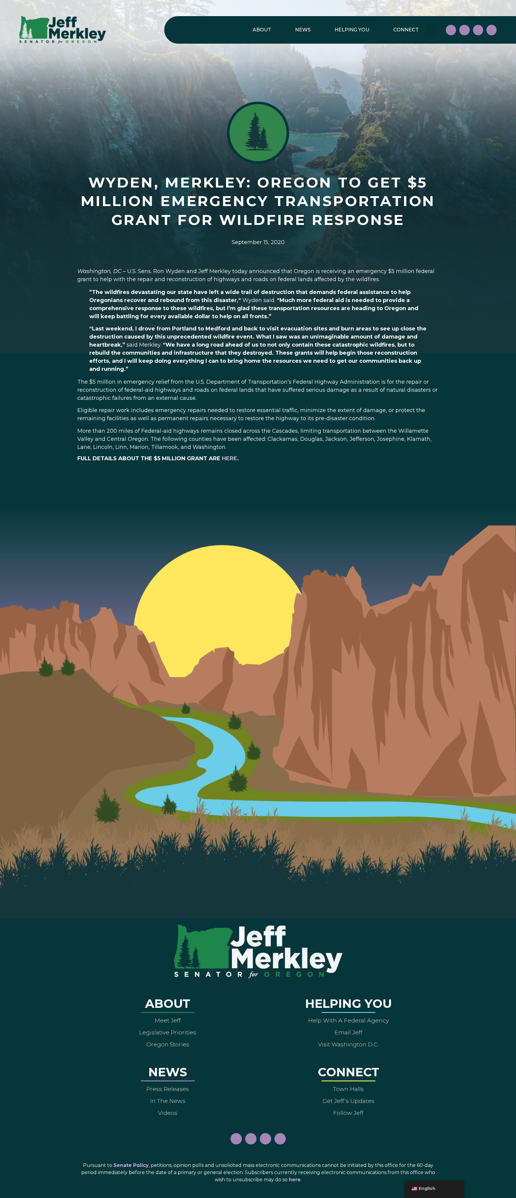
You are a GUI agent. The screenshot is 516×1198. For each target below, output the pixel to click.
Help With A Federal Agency (348, 1020)
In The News (167, 1101)
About (262, 30)
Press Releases (167, 1089)
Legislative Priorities (167, 1032)
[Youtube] (478, 30)
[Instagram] (464, 30)
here (229, 458)
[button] (431, 30)
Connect (406, 30)
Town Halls (348, 1089)
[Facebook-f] (451, 30)
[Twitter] (491, 30)
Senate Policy (131, 1165)
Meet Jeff (168, 1020)
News (303, 30)
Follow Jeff (348, 1113)
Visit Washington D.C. (348, 1044)
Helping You (351, 30)
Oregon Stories (167, 1044)
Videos (167, 1113)
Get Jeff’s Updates (348, 1101)
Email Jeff (348, 1032)
